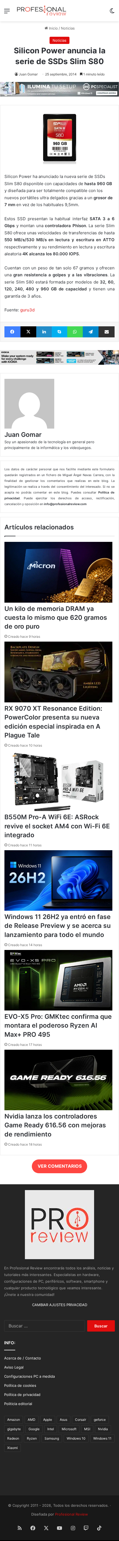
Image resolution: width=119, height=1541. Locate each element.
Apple (47, 1419)
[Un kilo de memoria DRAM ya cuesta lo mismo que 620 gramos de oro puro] (58, 601)
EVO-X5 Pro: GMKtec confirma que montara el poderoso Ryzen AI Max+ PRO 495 (58, 1025)
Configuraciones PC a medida (29, 1376)
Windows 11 (102, 1438)
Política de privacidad (22, 1394)
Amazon (13, 1419)
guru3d (27, 310)
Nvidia (103, 1429)
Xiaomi (12, 1448)
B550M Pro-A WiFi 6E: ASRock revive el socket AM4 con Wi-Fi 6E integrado (57, 826)
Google (34, 1429)
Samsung (52, 1438)
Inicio (53, 28)
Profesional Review (71, 1514)
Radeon (13, 1438)
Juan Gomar (28, 74)
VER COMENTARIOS (60, 1166)
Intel (50, 1429)
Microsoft (69, 1429)
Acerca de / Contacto (22, 1358)
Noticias (68, 28)
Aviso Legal (14, 1367)
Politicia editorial (18, 1403)
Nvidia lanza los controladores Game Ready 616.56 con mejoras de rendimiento (55, 1125)
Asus (63, 1419)
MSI (87, 1429)
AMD (31, 1419)
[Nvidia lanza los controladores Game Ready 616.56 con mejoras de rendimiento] (58, 1109)
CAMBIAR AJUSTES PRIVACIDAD (59, 1305)
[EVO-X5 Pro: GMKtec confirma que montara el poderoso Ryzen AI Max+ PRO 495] (58, 1009)
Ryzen (32, 1438)
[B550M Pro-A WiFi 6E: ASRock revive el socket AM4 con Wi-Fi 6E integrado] (58, 809)
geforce (100, 1419)
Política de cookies (20, 1385)
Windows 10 (76, 1438)
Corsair (80, 1419)
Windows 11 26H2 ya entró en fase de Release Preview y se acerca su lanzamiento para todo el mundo (57, 925)
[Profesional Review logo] (41, 10)
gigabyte (14, 1429)
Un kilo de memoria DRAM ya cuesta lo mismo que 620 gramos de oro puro (55, 617)
